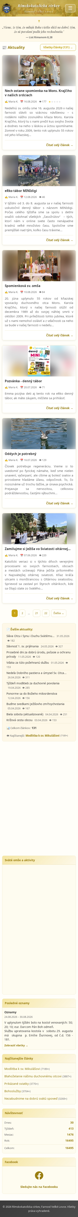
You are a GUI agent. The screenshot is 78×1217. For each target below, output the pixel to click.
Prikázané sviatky (17, 1084)
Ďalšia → (58, 613)
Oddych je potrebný (20, 454)
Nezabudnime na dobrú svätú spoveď (31, 1098)
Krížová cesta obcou (19, 720)
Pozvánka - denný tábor (23, 381)
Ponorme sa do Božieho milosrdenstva (31, 693)
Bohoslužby (13, 1091)
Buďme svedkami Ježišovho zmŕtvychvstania (35, 704)
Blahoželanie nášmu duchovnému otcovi (33, 1076)
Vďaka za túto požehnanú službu (28, 662)
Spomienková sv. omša (22, 286)
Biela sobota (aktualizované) (25, 714)
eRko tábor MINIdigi (21, 191)
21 (36, 613)
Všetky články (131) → (58, 47)
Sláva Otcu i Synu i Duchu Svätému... (30, 636)
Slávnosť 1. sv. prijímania (23, 646)
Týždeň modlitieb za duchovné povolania (32, 683)
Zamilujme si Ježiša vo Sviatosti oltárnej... (38, 549)
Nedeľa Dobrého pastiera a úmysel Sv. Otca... (36, 673)
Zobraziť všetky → (16, 1045)
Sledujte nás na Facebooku (39, 1187)
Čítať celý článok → (59, 145)
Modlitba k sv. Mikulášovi (42, 735)
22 (45, 613)
